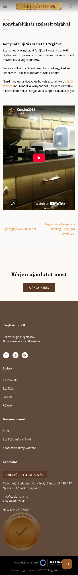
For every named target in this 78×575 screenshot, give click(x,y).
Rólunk (7, 405)
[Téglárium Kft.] (39, 6)
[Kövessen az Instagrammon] (16, 355)
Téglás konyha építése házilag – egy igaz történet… (59, 228)
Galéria (7, 397)
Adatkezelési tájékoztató (19, 448)
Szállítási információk (17, 439)
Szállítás (8, 388)
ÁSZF (6, 431)
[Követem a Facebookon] (6, 355)
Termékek (10, 380)
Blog (6, 19)
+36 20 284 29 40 (14, 501)
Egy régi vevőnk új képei (19, 229)
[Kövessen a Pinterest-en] (25, 355)
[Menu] (5, 6)
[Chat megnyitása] (67, 564)
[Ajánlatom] (72, 6)
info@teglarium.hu (15, 496)
